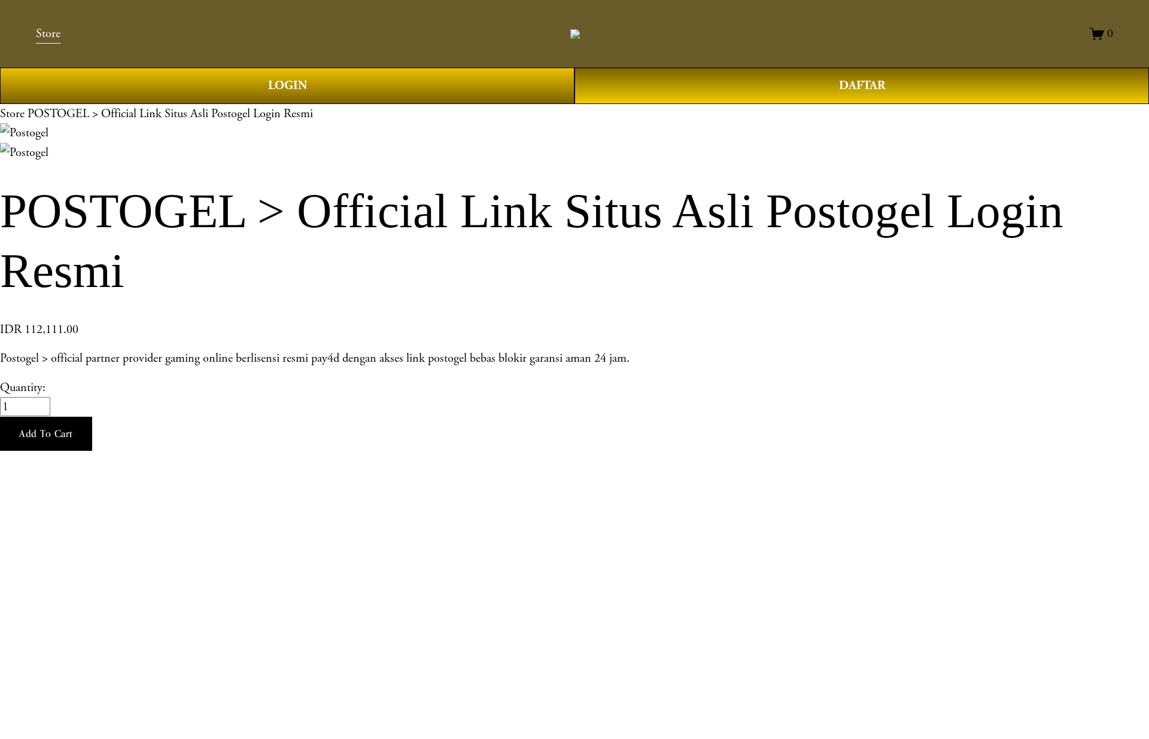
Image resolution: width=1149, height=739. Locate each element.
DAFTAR (862, 85)
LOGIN (287, 85)
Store (12, 113)
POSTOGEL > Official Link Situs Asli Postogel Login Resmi (170, 113)
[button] (46, 434)
